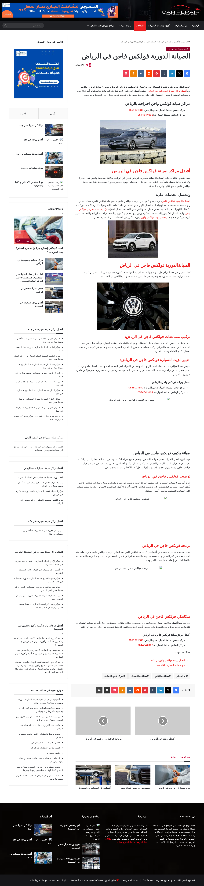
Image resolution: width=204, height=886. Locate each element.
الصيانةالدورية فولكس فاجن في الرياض (155, 265)
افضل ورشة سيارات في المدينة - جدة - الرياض (42, 446)
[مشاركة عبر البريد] (107, 690)
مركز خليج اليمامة (113, 676)
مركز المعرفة (181, 25)
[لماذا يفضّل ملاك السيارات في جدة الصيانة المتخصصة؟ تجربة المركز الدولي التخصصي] (54, 279)
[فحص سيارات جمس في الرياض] (132, 775)
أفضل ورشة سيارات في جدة (29, 153)
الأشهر (53, 113)
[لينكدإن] (172, 73)
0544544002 (145, 114)
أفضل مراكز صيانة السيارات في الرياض (167, 90)
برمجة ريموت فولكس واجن (154, 217)
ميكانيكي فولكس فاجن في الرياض (164, 616)
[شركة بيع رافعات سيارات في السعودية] (91, 863)
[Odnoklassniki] (133, 73)
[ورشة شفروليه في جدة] (54, 172)
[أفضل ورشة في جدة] (54, 144)
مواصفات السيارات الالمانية (171, 665)
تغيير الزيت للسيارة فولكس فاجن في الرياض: (155, 359)
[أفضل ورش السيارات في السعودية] (93, 775)
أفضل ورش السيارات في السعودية (95, 787)
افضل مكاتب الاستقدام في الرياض (45, 747)
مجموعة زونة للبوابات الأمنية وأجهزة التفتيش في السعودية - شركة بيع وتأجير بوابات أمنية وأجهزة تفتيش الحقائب (39, 653)
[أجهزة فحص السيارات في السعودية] (91, 832)
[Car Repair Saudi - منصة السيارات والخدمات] (181, 10)
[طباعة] (99, 690)
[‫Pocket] (126, 73)
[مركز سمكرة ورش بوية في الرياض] (172, 775)
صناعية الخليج (161, 676)
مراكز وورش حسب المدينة (101, 25)
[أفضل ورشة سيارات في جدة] (54, 158)
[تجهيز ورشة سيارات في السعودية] (91, 849)
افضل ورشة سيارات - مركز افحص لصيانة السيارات (40, 477)
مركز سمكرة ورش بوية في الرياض (174, 787)
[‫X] (179, 73)
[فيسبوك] (187, 73)
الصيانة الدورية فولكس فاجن (176, 201)
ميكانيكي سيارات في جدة (31, 125)
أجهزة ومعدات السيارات (159, 25)
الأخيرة (23, 113)
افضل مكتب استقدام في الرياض (45, 742)
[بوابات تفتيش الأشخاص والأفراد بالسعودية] (54, 187)
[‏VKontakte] (141, 73)
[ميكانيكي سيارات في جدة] (54, 130)
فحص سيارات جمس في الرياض (135, 787)
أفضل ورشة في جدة (33, 139)
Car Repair (147, 880)
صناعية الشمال (139, 676)
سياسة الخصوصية (130, 880)
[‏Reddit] (149, 73)
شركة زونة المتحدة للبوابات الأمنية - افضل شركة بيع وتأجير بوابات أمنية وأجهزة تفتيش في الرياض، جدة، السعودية (38, 641)
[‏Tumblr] (164, 73)
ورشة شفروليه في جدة (32, 168)
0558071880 (135, 110)
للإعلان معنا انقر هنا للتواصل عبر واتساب (48, 880)
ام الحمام (181, 676)
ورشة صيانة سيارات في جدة (47, 416)
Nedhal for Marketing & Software (86, 880)
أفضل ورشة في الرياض (168, 41)
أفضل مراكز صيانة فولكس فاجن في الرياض (151, 170)
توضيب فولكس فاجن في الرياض (165, 476)
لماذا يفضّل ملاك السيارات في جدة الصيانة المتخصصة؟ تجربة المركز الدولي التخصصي (29, 277)
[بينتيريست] (156, 73)
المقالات (140, 25)
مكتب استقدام (53, 753)
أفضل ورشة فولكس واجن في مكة (168, 660)
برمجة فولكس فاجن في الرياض (166, 545)
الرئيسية (195, 25)
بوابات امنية (126, 25)
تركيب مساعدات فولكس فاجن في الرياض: (157, 336)
